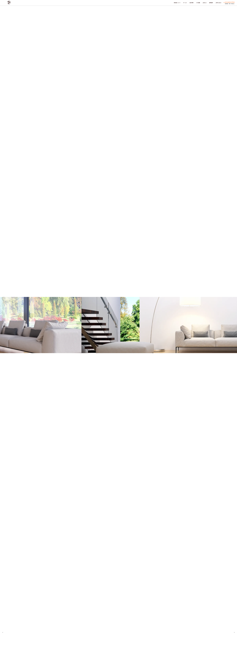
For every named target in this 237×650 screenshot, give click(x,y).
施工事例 (191, 2)
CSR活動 (198, 2)
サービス (185, 2)
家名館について (177, 2)
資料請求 (211, 2)
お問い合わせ (218, 2)
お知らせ (204, 2)
